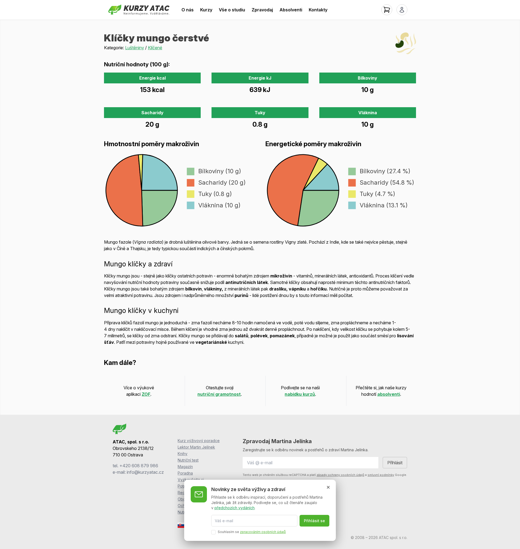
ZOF (146, 394)
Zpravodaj (262, 9)
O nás (187, 9)
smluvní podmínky (381, 475)
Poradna (185, 473)
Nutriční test (188, 460)
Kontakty (318, 9)
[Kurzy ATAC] (139, 9)
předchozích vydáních (234, 507)
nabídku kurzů (300, 394)
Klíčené (155, 47)
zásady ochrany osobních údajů (340, 475)
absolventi (388, 394)
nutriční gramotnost (219, 394)
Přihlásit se (314, 520)
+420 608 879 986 (138, 465)
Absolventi (291, 9)
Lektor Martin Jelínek (196, 447)
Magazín (185, 466)
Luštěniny (134, 47)
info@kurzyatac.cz (145, 472)
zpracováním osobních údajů (263, 532)
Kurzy (206, 9)
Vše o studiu (232, 9)
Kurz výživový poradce (199, 440)
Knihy (182, 453)
